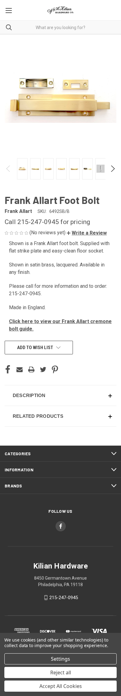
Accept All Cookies (60, 686)
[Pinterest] (55, 369)
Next (112, 168)
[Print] (31, 369)
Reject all (60, 672)
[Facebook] (8, 369)
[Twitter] (43, 369)
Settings (60, 658)
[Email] (19, 369)
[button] (87, 233)
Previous (8, 168)
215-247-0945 (63, 597)
